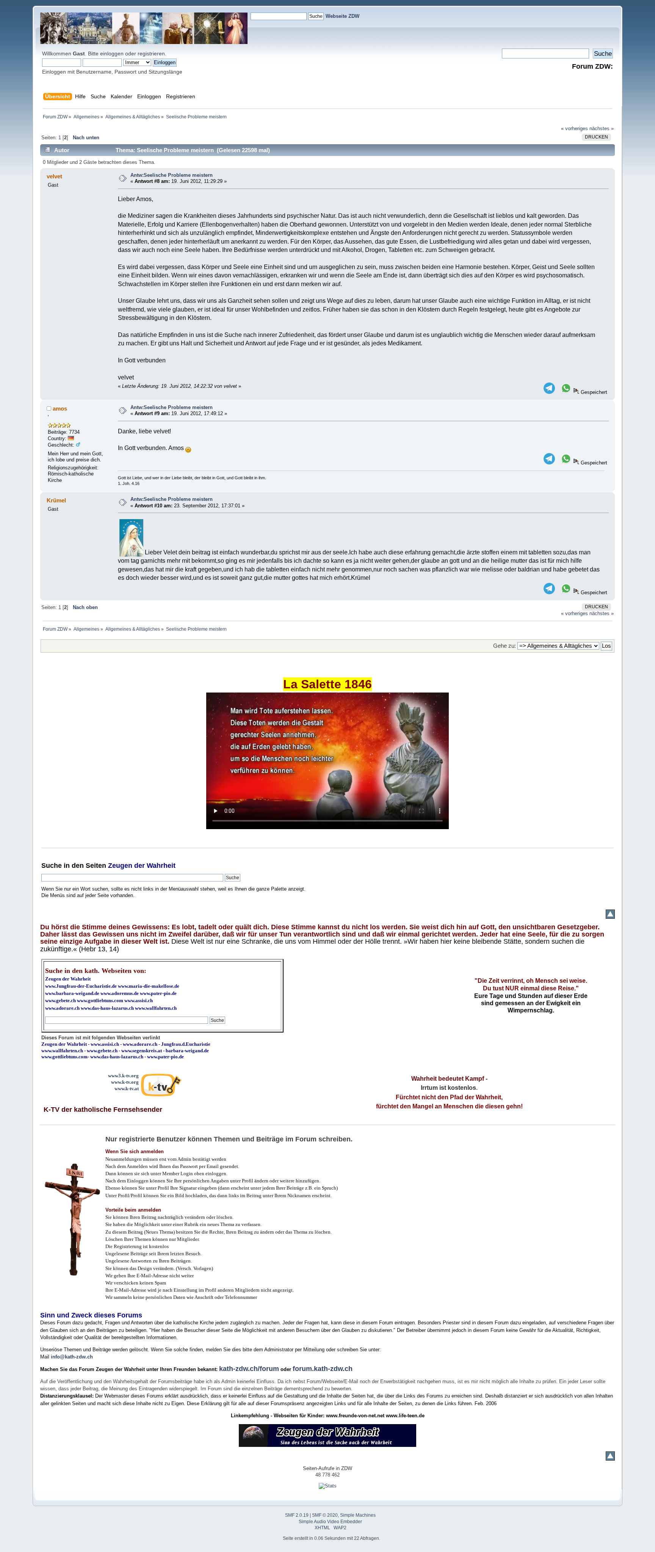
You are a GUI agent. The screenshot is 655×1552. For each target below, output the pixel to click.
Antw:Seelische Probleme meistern (171, 175)
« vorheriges (574, 128)
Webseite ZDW (342, 16)
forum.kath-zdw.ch (323, 1369)
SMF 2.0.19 (297, 1515)
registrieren (151, 53)
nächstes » (601, 128)
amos (60, 408)
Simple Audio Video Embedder (330, 1521)
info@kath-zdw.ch (72, 1357)
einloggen (112, 53)
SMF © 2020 (325, 1515)
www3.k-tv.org (123, 1075)
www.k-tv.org (125, 1082)
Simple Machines (358, 1515)
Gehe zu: (504, 645)
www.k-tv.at (126, 1088)
